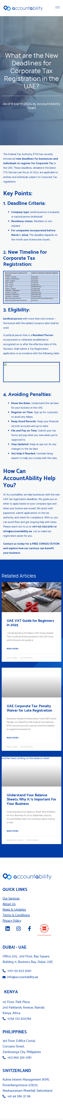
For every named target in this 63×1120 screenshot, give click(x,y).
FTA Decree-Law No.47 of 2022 (20, 172)
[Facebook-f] (29, 929)
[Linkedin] (8, 929)
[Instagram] (18, 929)
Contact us (10, 544)
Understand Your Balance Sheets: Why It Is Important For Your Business (31, 799)
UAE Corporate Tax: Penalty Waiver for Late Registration (29, 708)
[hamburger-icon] (57, 7)
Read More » (13, 648)
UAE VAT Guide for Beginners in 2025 (30, 623)
